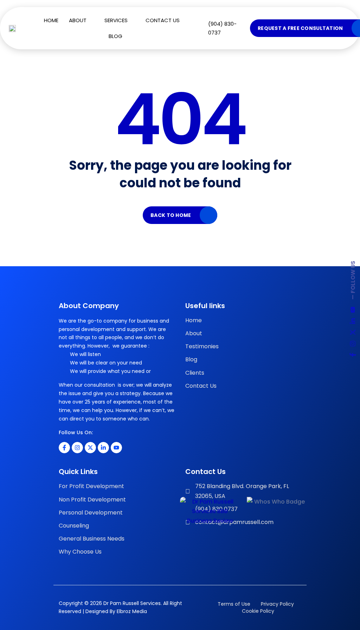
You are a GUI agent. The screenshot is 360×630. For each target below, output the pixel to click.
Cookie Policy (257, 611)
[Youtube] (116, 447)
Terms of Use (234, 603)
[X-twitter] (90, 447)
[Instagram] (77, 447)
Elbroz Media (132, 611)
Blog (115, 36)
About (77, 20)
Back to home (170, 215)
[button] (81, 20)
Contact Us (163, 20)
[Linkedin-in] (103, 447)
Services (116, 20)
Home (51, 20)
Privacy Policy (277, 603)
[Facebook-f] (64, 447)
